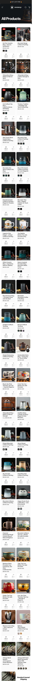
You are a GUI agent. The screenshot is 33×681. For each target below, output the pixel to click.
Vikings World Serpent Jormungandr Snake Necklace (7, 660)
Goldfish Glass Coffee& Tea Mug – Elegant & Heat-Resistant (23, 415)
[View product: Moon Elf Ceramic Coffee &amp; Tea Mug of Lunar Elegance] (27, 163)
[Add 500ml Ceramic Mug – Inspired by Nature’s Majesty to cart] (13, 257)
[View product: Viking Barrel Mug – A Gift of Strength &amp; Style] (27, 70)
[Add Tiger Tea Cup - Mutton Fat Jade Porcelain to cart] (27, 559)
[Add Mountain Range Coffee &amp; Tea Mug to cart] (27, 38)
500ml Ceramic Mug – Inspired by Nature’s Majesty (8, 263)
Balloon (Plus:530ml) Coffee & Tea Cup (23, 627)
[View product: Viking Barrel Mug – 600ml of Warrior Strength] (13, 408)
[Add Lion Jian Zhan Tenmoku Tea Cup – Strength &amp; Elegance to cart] (27, 591)
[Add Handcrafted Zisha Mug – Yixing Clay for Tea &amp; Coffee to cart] (27, 350)
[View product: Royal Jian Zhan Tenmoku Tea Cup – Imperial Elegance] (13, 379)
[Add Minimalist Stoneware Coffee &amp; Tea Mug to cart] (27, 291)
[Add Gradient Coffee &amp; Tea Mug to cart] (13, 320)
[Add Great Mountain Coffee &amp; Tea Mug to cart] (27, 469)
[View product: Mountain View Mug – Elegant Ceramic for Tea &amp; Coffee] (27, 195)
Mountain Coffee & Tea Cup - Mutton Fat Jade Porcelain (23, 534)
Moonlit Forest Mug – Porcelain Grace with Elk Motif (8, 297)
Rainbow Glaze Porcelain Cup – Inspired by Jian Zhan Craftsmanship (7, 566)
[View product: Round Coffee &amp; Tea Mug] (27, 320)
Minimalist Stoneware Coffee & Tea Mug (23, 297)
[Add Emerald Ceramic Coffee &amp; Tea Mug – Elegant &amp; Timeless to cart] (13, 195)
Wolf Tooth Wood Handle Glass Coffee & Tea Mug (8, 139)
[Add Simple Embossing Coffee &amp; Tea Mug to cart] (13, 350)
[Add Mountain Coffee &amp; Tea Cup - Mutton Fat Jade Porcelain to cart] (27, 528)
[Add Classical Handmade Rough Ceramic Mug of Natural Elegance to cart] (13, 528)
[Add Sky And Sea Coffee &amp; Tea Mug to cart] (13, 469)
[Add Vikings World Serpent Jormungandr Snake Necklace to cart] (13, 653)
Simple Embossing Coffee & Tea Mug (8, 355)
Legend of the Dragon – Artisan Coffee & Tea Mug (8, 235)
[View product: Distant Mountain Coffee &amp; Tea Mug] (13, 438)
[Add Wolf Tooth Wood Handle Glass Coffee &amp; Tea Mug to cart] (13, 133)
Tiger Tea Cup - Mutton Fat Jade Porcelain (22, 565)
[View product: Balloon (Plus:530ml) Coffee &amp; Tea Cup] (27, 621)
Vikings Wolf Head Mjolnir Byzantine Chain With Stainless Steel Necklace (23, 661)
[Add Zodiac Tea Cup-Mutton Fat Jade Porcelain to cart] (13, 591)
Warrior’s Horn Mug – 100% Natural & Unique (8, 627)
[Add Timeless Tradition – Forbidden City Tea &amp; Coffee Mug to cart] (27, 99)
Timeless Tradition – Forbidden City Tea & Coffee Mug (23, 105)
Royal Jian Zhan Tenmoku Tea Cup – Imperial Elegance (8, 385)
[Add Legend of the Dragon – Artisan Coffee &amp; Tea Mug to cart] (13, 228)
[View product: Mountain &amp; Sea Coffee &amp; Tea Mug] (27, 133)
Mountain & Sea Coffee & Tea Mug (23, 138)
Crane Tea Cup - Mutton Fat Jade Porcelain (22, 385)
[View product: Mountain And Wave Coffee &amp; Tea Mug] (13, 163)
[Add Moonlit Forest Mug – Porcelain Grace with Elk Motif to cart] (13, 291)
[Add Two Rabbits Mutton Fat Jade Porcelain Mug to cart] (27, 228)
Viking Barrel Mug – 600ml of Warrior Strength (8, 414)
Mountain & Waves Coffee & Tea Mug (8, 501)
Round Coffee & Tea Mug (22, 325)
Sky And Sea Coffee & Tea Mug (8, 474)
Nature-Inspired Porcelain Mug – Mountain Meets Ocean (22, 264)
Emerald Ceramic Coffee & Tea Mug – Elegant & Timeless (8, 201)
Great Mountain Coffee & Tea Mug (23, 474)
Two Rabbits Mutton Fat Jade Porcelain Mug (22, 235)
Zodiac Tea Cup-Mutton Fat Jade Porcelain (7, 597)
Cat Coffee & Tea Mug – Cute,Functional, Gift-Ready (7, 106)
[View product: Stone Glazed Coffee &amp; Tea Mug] (27, 438)
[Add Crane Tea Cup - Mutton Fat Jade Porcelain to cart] (27, 379)
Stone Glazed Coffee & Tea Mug (23, 444)
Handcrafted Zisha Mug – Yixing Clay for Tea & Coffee (23, 356)
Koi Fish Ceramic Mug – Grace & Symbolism (8, 44)
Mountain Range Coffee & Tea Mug (23, 43)
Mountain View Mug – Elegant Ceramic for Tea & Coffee (23, 202)
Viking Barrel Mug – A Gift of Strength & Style (23, 76)
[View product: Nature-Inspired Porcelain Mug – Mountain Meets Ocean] (27, 257)
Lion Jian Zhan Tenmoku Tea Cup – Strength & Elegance (23, 598)
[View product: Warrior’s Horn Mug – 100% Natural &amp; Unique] (13, 621)
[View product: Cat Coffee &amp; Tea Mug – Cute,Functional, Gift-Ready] (13, 99)
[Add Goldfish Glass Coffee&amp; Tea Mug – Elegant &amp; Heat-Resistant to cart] (27, 408)
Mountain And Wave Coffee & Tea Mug (8, 169)
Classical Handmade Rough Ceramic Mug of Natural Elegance (8, 535)
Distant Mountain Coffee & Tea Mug (8, 444)
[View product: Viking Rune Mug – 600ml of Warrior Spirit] (13, 70)
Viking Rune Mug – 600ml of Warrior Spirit (8, 76)
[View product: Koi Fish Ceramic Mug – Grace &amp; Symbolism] (13, 38)
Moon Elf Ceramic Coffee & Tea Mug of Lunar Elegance (23, 169)
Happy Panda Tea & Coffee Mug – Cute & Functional (23, 502)
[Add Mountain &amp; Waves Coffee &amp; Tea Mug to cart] (13, 496)
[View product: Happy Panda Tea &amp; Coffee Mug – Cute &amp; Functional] (27, 496)
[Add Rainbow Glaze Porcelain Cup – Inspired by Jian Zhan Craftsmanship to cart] (13, 559)
